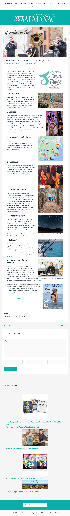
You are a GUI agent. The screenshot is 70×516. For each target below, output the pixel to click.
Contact (34, 7)
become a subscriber (13, 293)
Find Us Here (61, 3)
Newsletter (8, 3)
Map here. (17, 149)
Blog (16, 3)
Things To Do (19, 63)
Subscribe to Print (48, 3)
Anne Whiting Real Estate (16, 87)
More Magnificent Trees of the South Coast (22, 427)
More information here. (39, 236)
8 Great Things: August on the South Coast (21, 492)
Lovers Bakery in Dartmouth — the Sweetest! (22, 448)
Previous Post (7, 325)
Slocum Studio (54, 513)
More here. (25, 107)
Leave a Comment (8, 63)
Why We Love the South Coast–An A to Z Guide (23, 478)
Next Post (64, 325)
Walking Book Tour (35, 3)
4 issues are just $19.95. (14, 299)
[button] (38, 7)
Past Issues (23, 3)
